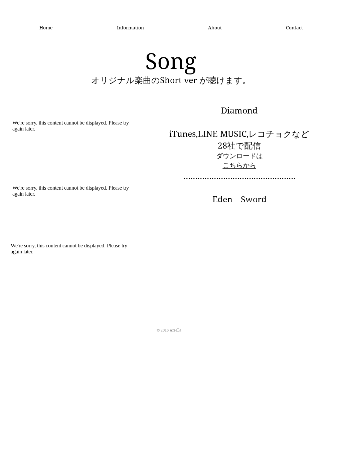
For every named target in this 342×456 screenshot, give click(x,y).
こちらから (239, 165)
